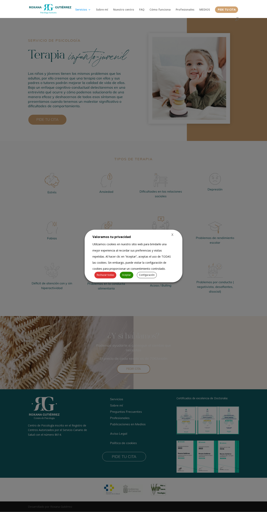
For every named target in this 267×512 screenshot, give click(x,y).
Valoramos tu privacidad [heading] (111, 237)
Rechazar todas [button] (105, 275)
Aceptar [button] (126, 275)
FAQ (141, 9)
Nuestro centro (123, 9)
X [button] (172, 235)
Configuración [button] (147, 275)
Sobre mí (102, 9)
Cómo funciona (160, 9)
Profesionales (185, 9)
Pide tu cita (227, 9)
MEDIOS (204, 9)
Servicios (81, 9)
